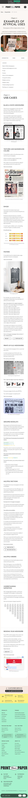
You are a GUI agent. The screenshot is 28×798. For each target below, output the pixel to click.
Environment (18, 745)
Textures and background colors (9, 68)
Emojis (3, 70)
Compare (4, 716)
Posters (4, 73)
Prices (3, 731)
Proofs (3, 718)
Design (3, 750)
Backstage (17, 748)
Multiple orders (5, 82)
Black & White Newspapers (8, 66)
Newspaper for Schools (20, 716)
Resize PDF (7, 651)
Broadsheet (4, 714)
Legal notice (17, 753)
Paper (3, 748)
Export (3, 755)
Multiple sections (6, 80)
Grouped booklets (6, 77)
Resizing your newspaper (7, 87)
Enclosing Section (11, 549)
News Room (17, 746)
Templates (4, 719)
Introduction (5, 58)
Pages (14, 58)
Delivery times (5, 729)
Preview (7, 338)
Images (22, 58)
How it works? (5, 728)
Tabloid (3, 712)
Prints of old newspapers (7, 75)
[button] (3, 7)
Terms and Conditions (20, 752)
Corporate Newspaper (20, 714)
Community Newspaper (20, 718)
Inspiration (4, 721)
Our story (17, 743)
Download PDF (18, 338)
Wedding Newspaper (19, 712)
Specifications (5, 753)
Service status (18, 750)
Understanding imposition (8, 84)
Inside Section (10, 547)
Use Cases (4, 752)
